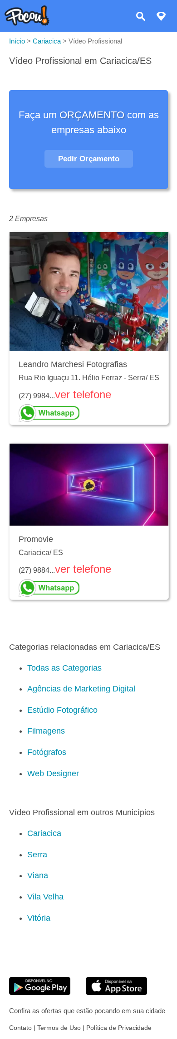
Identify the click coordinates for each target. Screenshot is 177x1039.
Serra (37, 854)
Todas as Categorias (64, 667)
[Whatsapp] (89, 413)
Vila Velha (45, 896)
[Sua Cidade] (161, 17)
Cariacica (44, 833)
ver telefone (83, 394)
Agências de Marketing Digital (81, 688)
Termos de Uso (59, 1027)
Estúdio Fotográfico (62, 710)
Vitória (38, 918)
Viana (37, 875)
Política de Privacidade (119, 1027)
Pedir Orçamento (88, 159)
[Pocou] (27, 23)
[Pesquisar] (141, 17)
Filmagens (46, 730)
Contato (20, 1027)
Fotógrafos (46, 752)
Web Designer (53, 773)
